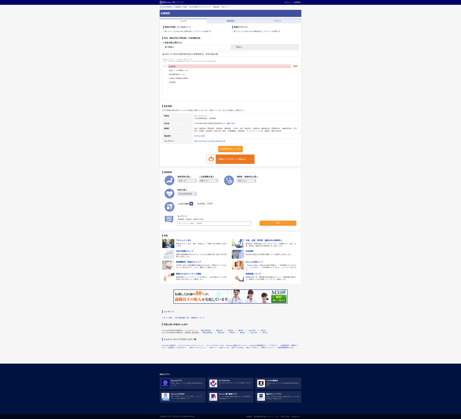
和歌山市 (219, 330)
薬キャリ (213, 348)
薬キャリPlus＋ (252, 348)
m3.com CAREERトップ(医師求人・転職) (173, 7)
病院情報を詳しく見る (230, 149)
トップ (183, 21)
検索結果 (216, 7)
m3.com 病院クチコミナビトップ (200, 7)
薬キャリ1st (224, 348)
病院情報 (230, 21)
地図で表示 (231, 123)
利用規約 (249, 416)
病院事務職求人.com (286, 348)
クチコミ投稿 (167, 318)
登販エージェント (268, 348)
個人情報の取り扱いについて (263, 416)
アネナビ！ (274, 345)
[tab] (183, 21)
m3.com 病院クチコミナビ (237, 345)
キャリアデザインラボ (215, 345)
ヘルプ (277, 416)
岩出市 (263, 330)
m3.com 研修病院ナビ (258, 345)
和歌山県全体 (206, 330)
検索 (278, 223)
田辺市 (230, 330)
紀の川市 (252, 330)
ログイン (288, 2)
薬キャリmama (238, 348)
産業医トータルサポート (178, 348)
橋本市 (240, 330)
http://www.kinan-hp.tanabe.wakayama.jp (209, 141)
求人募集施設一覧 (182, 318)
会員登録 (297, 2)
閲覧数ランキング (198, 318)
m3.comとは (295, 416)
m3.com (180, 31)
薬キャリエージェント (198, 348)
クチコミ (278, 21)
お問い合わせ (285, 416)
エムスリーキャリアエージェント (191, 345)
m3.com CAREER (169, 345)
